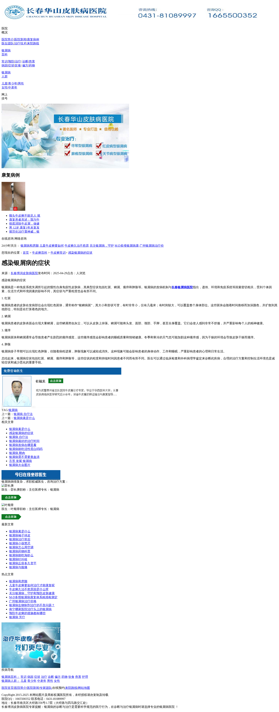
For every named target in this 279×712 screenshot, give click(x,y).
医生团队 (8, 43)
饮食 (18, 65)
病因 (5, 65)
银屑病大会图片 (19, 465)
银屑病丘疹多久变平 (22, 563)
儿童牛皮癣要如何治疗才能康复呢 (32, 585)
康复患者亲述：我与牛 (24, 219)
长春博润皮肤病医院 (24, 273)
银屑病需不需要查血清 (24, 457)
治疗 (18, 61)
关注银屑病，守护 (102, 245)
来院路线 (33, 43)
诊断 (25, 61)
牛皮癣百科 (39, 252)
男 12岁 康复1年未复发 (24, 227)
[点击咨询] (61, 407)
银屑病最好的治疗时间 (24, 441)
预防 (11, 61)
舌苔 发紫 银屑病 (20, 461)
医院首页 (8, 687)
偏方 (25, 65)
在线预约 (58, 687)
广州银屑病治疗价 (152, 245)
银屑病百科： (11, 676)
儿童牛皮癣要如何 (51, 245)
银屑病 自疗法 (23, 414)
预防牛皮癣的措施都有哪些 (27, 613)
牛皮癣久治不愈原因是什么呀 (29, 589)
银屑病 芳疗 (17, 617)
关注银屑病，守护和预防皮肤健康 (32, 593)
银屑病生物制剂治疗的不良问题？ (32, 605)
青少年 (12, 83)
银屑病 (13, 410)
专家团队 (46, 687)
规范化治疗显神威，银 (24, 231)
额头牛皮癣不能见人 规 (24, 215)
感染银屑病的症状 (80, 252)
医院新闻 (20, 39)
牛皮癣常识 (58, 252)
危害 (32, 61)
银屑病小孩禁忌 (19, 543)
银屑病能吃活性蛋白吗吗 (26, 449)
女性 (5, 87)
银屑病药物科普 (19, 551)
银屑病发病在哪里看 (22, 445)
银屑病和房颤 (29, 245)
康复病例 (33, 39)
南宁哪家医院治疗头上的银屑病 (30, 609)
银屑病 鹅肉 (17, 453)
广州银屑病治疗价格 (22, 601)
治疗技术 (20, 43)
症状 (11, 65)
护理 (85, 676)
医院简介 (8, 39)
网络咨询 (20, 238)
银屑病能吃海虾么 (21, 555)
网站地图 (84, 687)
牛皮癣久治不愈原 (77, 245)
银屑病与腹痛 (18, 567)
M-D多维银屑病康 (127, 245)
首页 (26, 252)
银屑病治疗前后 (19, 539)
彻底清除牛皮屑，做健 (24, 223)
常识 (5, 61)
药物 (32, 65)
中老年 (12, 87)
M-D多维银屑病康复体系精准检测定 (33, 597)
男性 (21, 83)
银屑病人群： (11, 680)
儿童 (5, 83)
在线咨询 (8, 238)
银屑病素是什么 (24, 418)
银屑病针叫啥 (18, 559)
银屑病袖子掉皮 (19, 535)
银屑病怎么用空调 (21, 547)
